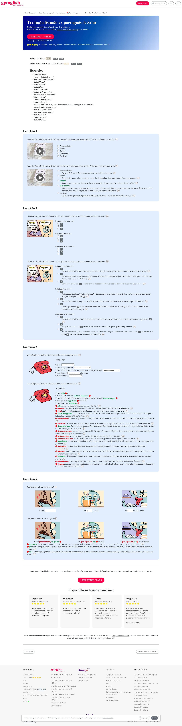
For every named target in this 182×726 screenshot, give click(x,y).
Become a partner (112, 700)
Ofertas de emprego (34, 689)
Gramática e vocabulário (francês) (146, 683)
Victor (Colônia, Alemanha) (39, 601)
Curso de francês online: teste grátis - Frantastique (47, 13)
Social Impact (27, 692)
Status (25, 701)
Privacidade (110, 697)
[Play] (40, 151)
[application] (40, 151)
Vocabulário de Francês (142, 689)
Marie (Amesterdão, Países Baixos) (73, 601)
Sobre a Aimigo (28, 675)
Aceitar (154, 718)
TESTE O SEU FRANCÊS (41, 36)
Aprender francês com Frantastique (63, 686)
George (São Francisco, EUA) (103, 601)
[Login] (178, 3)
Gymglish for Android (58, 703)
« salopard (29, 651)
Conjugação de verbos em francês (146, 692)
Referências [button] (110, 669)
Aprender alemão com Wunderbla (63, 694)
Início (25, 13)
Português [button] (159, 3)
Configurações (144, 718)
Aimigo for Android (85, 678)
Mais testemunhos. (133, 623)
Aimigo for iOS (83, 680)
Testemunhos (27, 678)
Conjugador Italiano (141, 710)
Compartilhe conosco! (120, 635)
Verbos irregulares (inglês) (143, 698)
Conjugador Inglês (140, 695)
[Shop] (171, 3)
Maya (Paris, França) (132, 601)
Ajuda (25, 698)
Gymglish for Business (114, 675)
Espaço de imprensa (113, 680)
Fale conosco (27, 686)
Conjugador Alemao (141, 707)
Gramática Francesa (141, 686)
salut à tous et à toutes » (147, 651)
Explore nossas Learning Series (61, 675)
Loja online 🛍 (55, 678)
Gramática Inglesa (140, 678)
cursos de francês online (66, 29)
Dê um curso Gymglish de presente (35, 695)
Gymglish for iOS (56, 706)
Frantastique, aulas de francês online (87, 638)
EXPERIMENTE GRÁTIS (91, 580)
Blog (24, 680)
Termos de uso (111, 689)
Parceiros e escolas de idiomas (117, 678)
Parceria (26, 683)
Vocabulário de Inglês (141, 680)
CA (62, 59)
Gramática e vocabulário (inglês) (145, 675)
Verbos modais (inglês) (142, 701)
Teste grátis (142, 3)
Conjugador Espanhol (141, 704)
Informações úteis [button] (141, 669)
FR (56, 59)
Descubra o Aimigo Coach (87, 675)
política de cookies (107, 718)
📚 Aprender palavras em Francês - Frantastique (84, 13)
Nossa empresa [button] (28, 669)
